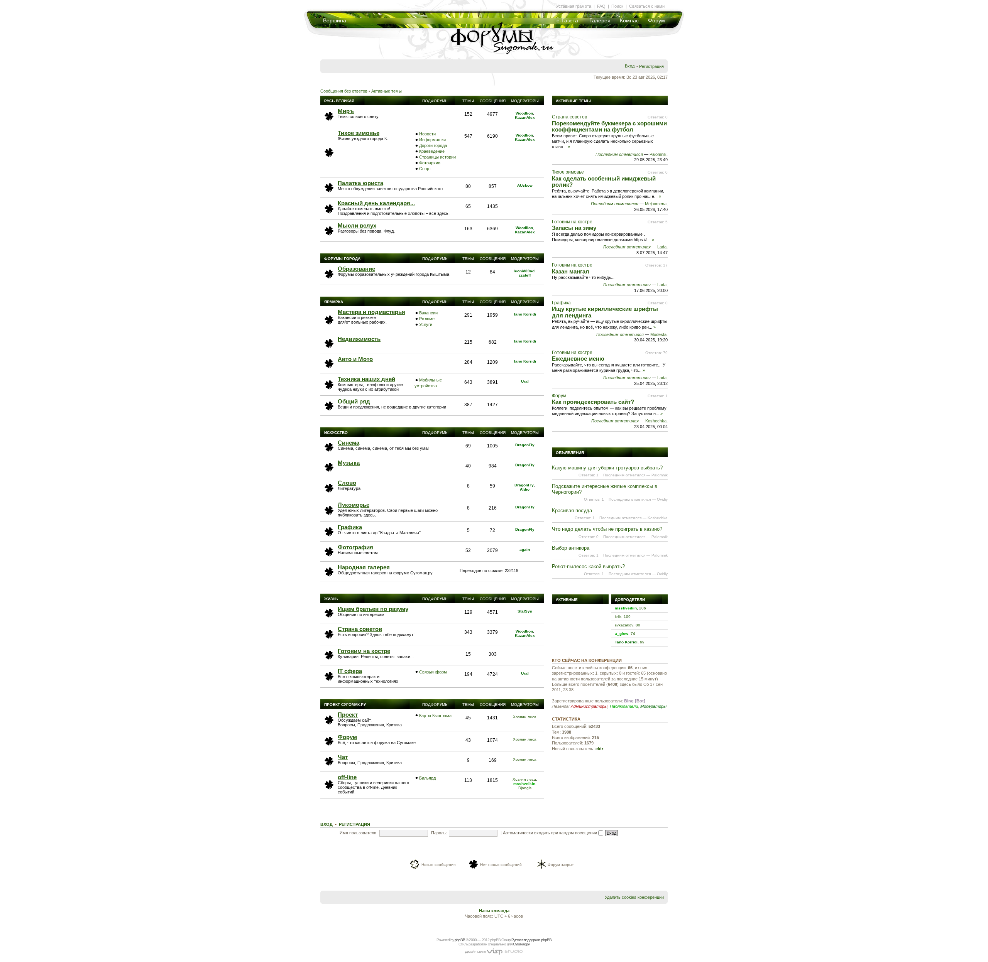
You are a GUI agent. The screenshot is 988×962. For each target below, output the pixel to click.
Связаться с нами (647, 6)
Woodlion (524, 113)
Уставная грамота (573, 6)
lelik (618, 616)
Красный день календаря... (376, 203)
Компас (629, 20)
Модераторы (653, 706)
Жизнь (331, 599)
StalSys (525, 611)
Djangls (524, 788)
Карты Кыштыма (435, 715)
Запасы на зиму (574, 227)
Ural (525, 381)
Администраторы (589, 706)
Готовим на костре (364, 651)
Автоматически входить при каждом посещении (550, 832)
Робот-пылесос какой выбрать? (588, 566)
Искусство (336, 432)
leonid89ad (524, 271)
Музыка (349, 462)
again (524, 549)
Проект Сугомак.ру (345, 704)
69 (642, 642)
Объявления (570, 453)
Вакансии (428, 313)
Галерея (600, 20)
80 (638, 625)
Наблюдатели (624, 706)
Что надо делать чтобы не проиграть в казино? (607, 529)
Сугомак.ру (521, 944)
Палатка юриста (360, 183)
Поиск (617, 6)
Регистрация (651, 66)
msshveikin (524, 783)
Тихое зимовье (358, 133)
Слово (347, 482)
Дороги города (433, 145)
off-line (347, 777)
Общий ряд (354, 401)
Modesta (658, 334)
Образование (356, 268)
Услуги (425, 324)
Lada (662, 247)
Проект (348, 714)
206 (642, 608)
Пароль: (439, 832)
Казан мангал (570, 271)
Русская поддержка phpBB (531, 940)
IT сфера (350, 671)
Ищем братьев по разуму (373, 609)
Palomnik (658, 154)
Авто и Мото (355, 359)
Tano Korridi (524, 314)
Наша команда (494, 910)
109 (627, 616)
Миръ (346, 111)
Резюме (427, 318)
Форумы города (342, 259)
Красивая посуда (572, 510)
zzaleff (525, 275)
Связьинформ (433, 672)
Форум (656, 20)
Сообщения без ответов (343, 91)
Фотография (355, 547)
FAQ (601, 6)
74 (633, 633)
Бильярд (427, 778)
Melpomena (656, 203)
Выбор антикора (570, 548)
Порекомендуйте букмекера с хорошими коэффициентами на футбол (609, 126)
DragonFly (525, 445)
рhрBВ (460, 940)
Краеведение (432, 151)
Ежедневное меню (578, 358)
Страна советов (360, 629)
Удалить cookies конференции (634, 897)
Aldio (525, 489)
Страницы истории (437, 157)
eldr (599, 748)
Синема (348, 442)
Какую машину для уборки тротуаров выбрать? (607, 468)
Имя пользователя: (358, 832)
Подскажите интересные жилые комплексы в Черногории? (604, 489)
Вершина (334, 20)
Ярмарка (333, 302)
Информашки (432, 139)
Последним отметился (619, 154)
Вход (629, 66)
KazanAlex (525, 117)
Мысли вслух (357, 225)
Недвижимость (359, 339)
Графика (350, 527)
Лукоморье (353, 504)
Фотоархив (429, 162)
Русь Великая (339, 101)
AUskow (525, 185)
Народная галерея (364, 567)
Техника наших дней (366, 379)
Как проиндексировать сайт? (593, 401)
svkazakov (624, 625)
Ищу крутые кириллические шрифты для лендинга (605, 312)
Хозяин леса (524, 717)
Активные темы (386, 91)
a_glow (621, 633)
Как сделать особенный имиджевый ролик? (604, 181)
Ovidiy (662, 499)
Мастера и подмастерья (371, 312)
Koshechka (656, 421)
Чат (343, 757)
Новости (427, 134)
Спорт (425, 168)
